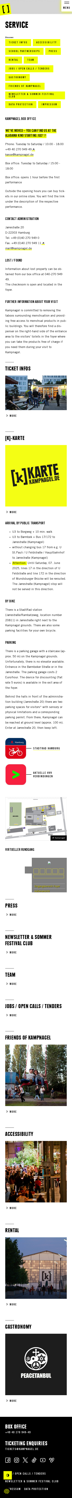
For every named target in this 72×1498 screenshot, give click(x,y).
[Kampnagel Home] (5, 8)
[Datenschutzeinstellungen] (7, 1491)
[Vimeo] (51, 1459)
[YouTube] (42, 1459)
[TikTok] (34, 1459)
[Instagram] (16, 1459)
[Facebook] (7, 1459)
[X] (25, 1459)
